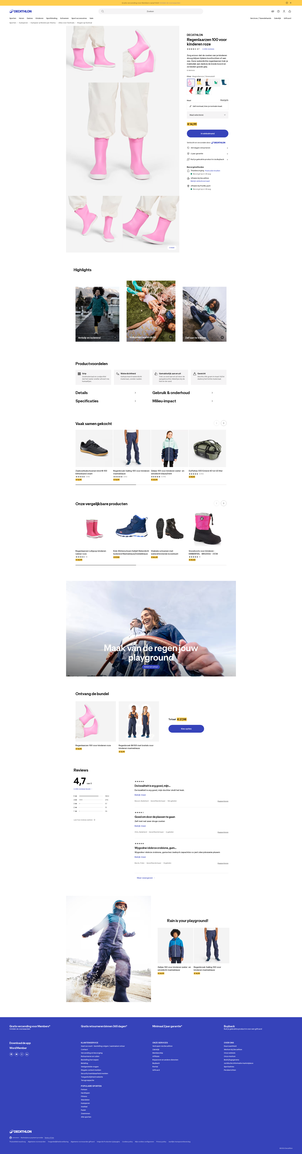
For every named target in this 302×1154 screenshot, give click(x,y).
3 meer (171, 248)
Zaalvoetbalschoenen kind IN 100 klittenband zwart (92, 472)
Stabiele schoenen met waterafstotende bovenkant (164, 552)
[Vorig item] (216, 423)
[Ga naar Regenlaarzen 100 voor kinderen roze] (96, 721)
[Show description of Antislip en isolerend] (115, 337)
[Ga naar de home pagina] (20, 11)
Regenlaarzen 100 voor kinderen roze (93, 745)
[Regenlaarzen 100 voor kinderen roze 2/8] (94, 54)
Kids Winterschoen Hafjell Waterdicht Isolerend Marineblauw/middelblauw (131, 552)
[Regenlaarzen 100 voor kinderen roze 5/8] (151, 224)
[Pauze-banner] (287, 3)
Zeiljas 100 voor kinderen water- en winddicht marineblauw (174, 968)
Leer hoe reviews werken (83, 820)
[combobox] (207, 115)
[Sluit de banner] (291, 3)
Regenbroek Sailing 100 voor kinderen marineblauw (131, 472)
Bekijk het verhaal (151, 667)
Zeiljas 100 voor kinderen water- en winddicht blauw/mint (168, 472)
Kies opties (186, 729)
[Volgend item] (223, 423)
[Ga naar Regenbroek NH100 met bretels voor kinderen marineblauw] (139, 721)
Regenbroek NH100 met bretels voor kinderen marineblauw (136, 746)
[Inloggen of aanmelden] (284, 11)
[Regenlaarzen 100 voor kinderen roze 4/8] (94, 224)
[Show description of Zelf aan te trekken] (222, 337)
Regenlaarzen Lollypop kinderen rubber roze (91, 552)
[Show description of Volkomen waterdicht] (171, 337)
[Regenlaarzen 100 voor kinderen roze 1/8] (151, 54)
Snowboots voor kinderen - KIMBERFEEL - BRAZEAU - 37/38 (203, 552)
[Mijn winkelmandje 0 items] (290, 11)
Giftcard (287, 18)
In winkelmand (208, 133)
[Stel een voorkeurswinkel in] (273, 11)
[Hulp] (278, 11)
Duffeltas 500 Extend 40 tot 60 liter (206, 471)
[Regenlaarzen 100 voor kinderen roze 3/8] (122, 139)
